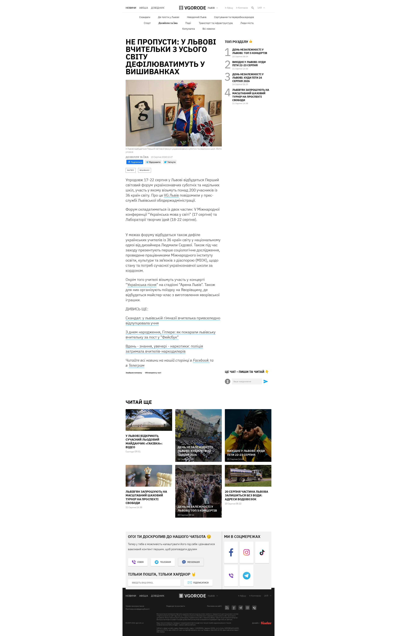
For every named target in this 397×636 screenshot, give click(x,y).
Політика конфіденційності (137, 609)
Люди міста (246, 22)
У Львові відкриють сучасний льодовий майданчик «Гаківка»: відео (144, 441)
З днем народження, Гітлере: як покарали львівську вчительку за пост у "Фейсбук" (171, 334)
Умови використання (135, 606)
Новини (131, 8)
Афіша (143, 8)
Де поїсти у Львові (168, 17)
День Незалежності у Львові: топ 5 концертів (249, 51)
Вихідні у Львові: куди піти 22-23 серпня (249, 63)
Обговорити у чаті (153, 373)
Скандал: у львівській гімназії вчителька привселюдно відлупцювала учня (173, 320)
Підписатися (201, 582)
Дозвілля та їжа (168, 22)
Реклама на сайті (214, 606)
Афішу (230, 8)
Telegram (165, 562)
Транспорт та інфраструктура (216, 22)
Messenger (193, 562)
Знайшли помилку (134, 373)
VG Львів (171, 195)
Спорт (147, 22)
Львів (211, 596)
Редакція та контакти (175, 606)
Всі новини (209, 28)
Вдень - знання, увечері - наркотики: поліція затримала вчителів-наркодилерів (164, 349)
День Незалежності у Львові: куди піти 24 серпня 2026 (248, 78)
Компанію (243, 8)
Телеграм (136, 365)
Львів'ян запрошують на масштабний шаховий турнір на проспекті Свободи (250, 95)
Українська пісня (141, 284)
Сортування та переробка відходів (234, 17)
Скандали (144, 17)
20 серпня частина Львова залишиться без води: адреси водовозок (246, 495)
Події (188, 22)
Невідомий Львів (196, 17)
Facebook (201, 360)
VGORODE (195, 596)
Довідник (157, 8)
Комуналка (188, 28)
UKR (260, 8)
